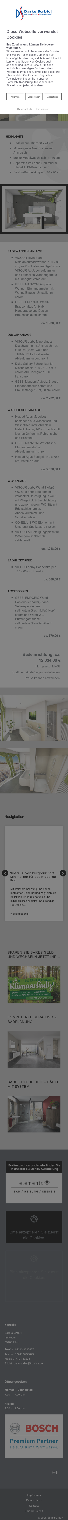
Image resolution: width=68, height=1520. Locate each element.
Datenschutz (24, 109)
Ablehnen (15, 96)
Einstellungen (34, 96)
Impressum (42, 109)
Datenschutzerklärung (19, 82)
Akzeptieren (52, 96)
